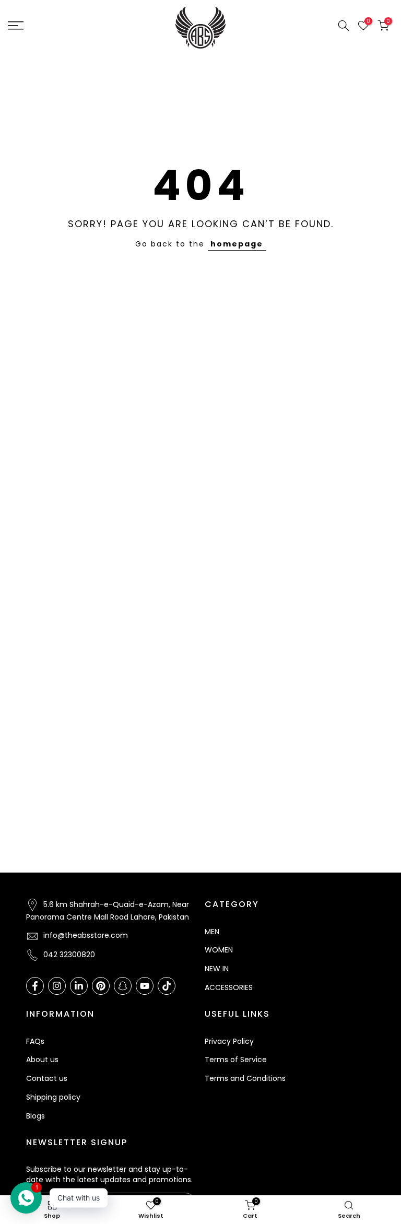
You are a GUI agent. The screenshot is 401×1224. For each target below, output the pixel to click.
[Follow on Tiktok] (166, 986)
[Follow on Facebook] (35, 986)
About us (42, 1059)
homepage (236, 244)
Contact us (46, 1078)
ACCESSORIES (229, 987)
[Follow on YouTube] (145, 986)
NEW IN (217, 968)
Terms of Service (236, 1059)
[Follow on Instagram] (57, 986)
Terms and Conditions (245, 1078)
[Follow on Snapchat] (123, 986)
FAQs (35, 1041)
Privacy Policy (229, 1041)
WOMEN (219, 950)
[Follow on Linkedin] (79, 986)
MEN (212, 931)
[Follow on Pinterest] (101, 986)
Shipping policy (53, 1097)
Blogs (35, 1116)
